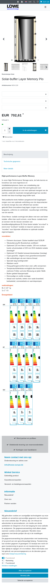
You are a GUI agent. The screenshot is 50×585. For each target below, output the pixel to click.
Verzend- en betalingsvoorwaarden (17, 484)
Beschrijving (8, 154)
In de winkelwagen (30, 130)
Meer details (8, 169)
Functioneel (10, 558)
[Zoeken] (34, 2)
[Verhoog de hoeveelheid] (9, 128)
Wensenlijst (8, 137)
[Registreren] (22, 2)
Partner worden (10, 503)
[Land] (26, 2)
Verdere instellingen (9, 566)
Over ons (7, 499)
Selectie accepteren (25, 580)
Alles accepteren (25, 571)
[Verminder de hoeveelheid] (9, 132)
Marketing (9, 560)
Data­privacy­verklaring (17, 554)
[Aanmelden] (18, 2)
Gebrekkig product (11, 476)
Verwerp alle (25, 575)
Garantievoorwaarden (12, 480)
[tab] (25, 154)
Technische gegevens (12, 161)
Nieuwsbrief (8, 495)
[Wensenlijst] (37, 2)
